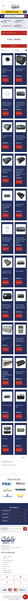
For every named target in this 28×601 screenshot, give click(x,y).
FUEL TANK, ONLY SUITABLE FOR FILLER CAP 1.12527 (20, 340)
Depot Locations (7, 556)
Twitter (7, 577)
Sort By (14, 50)
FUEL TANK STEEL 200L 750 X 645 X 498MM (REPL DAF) (20, 306)
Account (5, 558)
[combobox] (15, 16)
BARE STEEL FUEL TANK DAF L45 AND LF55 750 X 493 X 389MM (20, 105)
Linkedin (7, 582)
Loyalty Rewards (7, 572)
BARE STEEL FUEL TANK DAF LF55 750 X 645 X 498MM (7, 239)
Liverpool (5, 517)
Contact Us (6, 562)
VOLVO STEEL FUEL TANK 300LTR (20, 372)
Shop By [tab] (13, 46)
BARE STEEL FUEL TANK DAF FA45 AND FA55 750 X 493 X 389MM (21, 240)
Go (25, 12)
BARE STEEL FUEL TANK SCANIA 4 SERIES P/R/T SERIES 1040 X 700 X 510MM (20, 172)
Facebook (20, 577)
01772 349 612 (8, 552)
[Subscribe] (25, 529)
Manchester (6, 510)
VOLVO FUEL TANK (6, 405)
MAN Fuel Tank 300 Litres (20, 205)
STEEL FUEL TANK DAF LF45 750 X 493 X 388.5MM (7, 171)
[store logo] (15, 7)
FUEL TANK (5, 439)
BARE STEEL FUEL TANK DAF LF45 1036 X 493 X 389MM (7, 104)
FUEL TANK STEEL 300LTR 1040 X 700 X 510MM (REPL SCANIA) (7, 207)
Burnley (5, 521)
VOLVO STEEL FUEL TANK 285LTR (20, 69)
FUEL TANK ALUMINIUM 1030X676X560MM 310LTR (7, 374)
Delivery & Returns (8, 560)
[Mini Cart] (2, 16)
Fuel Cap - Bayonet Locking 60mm (6, 70)
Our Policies (6, 566)
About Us (5, 564)
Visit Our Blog (6, 570)
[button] (7, 83)
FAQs (4, 568)
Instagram (20, 582)
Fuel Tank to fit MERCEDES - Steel (6, 272)
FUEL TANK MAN (20, 271)
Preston (5, 514)
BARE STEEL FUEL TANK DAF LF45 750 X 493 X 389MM (20, 137)
